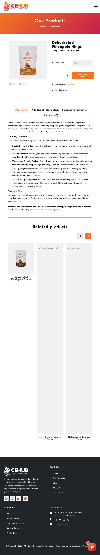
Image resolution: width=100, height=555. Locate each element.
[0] (92, 547)
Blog (55, 483)
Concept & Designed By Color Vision (78, 546)
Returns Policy (13, 528)
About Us (57, 488)
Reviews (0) (51, 115)
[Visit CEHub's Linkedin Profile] (18, 498)
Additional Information (45, 110)
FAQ (9, 514)
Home (43, 27)
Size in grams (58, 63)
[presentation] (80, 236)
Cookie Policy (12, 533)
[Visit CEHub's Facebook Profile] (6, 498)
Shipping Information (74, 110)
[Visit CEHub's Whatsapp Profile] (25, 498)
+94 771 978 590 (62, 520)
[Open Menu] (95, 6)
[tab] (21, 110)
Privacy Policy (13, 519)
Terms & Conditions (15, 524)
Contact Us (58, 493)
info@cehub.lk (61, 525)
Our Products (54, 27)
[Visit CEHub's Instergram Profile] (12, 498)
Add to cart (83, 76)
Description (21, 110)
